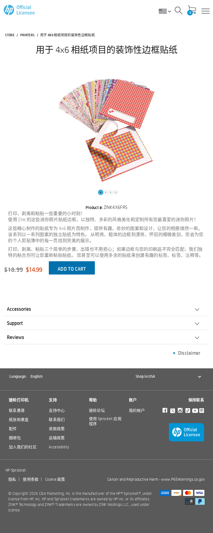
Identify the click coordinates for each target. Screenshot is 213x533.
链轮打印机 (19, 399)
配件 (13, 428)
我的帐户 (137, 410)
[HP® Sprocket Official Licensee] (19, 10)
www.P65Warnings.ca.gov (183, 479)
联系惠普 (17, 410)
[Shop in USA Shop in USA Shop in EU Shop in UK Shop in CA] (167, 11)
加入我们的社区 (23, 446)
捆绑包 (15, 437)
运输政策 (57, 437)
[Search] (178, 11)
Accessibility (59, 446)
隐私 (12, 479)
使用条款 (31, 479)
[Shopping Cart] (192, 10)
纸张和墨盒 (19, 419)
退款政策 (57, 428)
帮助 (93, 399)
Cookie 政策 (55, 479)
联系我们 (57, 419)
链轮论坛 (97, 410)
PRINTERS (27, 34)
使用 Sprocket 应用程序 (105, 421)
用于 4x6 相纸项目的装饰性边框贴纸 (107, 49)
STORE (9, 34)
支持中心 (57, 410)
